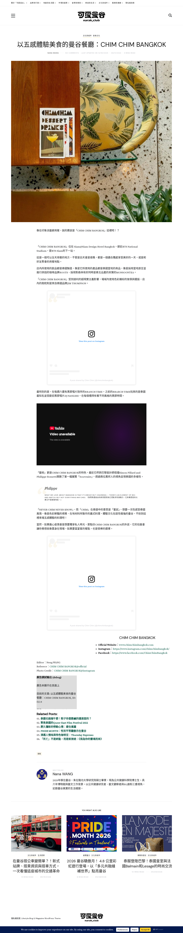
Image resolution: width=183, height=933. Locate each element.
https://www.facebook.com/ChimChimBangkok (139, 653)
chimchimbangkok (136, 645)
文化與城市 (87, 36)
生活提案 (41, 855)
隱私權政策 (15, 918)
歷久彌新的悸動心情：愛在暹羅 (58, 726)
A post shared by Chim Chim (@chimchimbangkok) (91, 380)
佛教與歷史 (142, 855)
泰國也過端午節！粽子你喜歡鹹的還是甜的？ (66, 718)
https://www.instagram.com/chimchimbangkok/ (141, 649)
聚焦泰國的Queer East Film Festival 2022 (64, 722)
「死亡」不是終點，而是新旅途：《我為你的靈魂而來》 (72, 739)
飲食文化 (96, 36)
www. (122, 645)
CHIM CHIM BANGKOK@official (68, 666)
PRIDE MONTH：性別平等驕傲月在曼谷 (63, 731)
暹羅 (39, 754)
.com (151, 645)
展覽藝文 (86, 855)
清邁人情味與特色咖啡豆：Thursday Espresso (67, 735)
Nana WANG (53, 53)
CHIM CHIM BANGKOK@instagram (74, 670)
